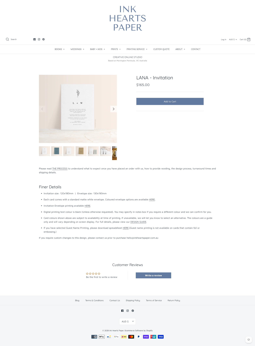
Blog (77, 300)
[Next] (113, 109)
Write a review (153, 275)
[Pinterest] (43, 39)
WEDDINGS (77, 49)
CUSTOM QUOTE (161, 49)
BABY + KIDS (97, 49)
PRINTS (116, 49)
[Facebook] (34, 39)
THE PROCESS (59, 168)
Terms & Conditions (94, 300)
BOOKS (59, 49)
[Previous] (42, 109)
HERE (152, 199)
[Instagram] (39, 39)
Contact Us (114, 300)
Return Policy (174, 300)
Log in (223, 39)
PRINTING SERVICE (137, 49)
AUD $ (231, 39)
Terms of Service (154, 300)
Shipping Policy (133, 300)
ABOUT (180, 49)
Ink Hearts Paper (116, 330)
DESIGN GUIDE (138, 221)
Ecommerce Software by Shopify (139, 330)
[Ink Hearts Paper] (127, 18)
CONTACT (195, 49)
